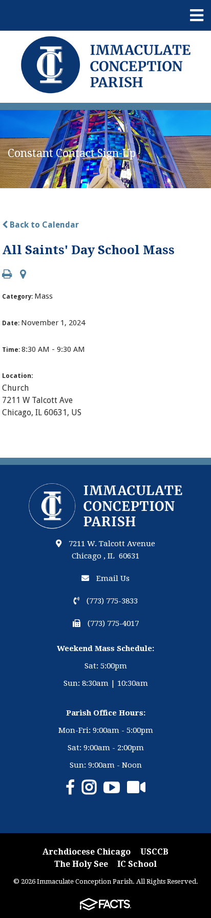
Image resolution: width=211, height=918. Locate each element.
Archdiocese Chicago (87, 852)
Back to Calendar (43, 225)
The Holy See (81, 864)
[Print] (7, 275)
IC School (137, 864)
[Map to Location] (23, 275)
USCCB (154, 852)
